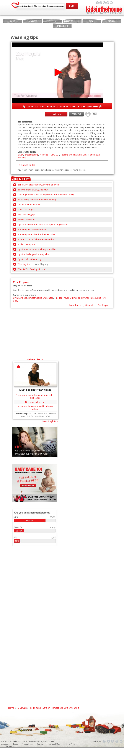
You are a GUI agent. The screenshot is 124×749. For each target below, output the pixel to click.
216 (86, 113)
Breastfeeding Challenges (40, 297)
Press (15, 744)
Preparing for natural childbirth (32, 229)
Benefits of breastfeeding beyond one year (39, 184)
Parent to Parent (72, 21)
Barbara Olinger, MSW (40, 416)
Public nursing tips (26, 244)
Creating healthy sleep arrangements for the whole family (46, 194)
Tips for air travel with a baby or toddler (37, 249)
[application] (57, 72)
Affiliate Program (71, 744)
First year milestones (35, 402)
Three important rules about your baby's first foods (35, 396)
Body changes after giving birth (33, 189)
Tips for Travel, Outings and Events (71, 297)
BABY (20, 154)
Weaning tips (24, 264)
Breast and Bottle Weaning (65, 707)
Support (40, 744)
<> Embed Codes (26, 164)
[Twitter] (108, 741)
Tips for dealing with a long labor (34, 254)
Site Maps (9, 746)
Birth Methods (20, 297)
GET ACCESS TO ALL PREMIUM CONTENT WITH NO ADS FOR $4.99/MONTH (62, 106)
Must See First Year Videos (35, 389)
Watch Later (56, 114)
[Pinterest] (112, 741)
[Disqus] (62, 590)
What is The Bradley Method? (32, 269)
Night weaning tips (27, 214)
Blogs (92, 21)
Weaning (43, 154)
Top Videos (32, 21)
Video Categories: (27, 151)
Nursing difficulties (27, 219)
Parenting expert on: (24, 295)
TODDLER (54, 154)
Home (12, 21)
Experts (52, 21)
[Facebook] (104, 741)
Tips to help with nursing (29, 259)
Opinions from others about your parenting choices (43, 224)
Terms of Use (54, 744)
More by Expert (21, 178)
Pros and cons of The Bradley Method (36, 239)
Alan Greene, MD (40, 413)
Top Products (61, 25)
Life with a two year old (29, 204)
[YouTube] (121, 741)
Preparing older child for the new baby (36, 234)
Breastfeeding (31, 154)
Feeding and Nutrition (71, 154)
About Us (5, 744)
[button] (57, 72)
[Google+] (116, 741)
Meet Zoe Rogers (26, 209)
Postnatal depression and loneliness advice (35, 408)
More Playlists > (50, 421)
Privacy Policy (27, 744)
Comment (76, 114)
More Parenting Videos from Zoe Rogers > (90, 305)
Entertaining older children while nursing (37, 199)
